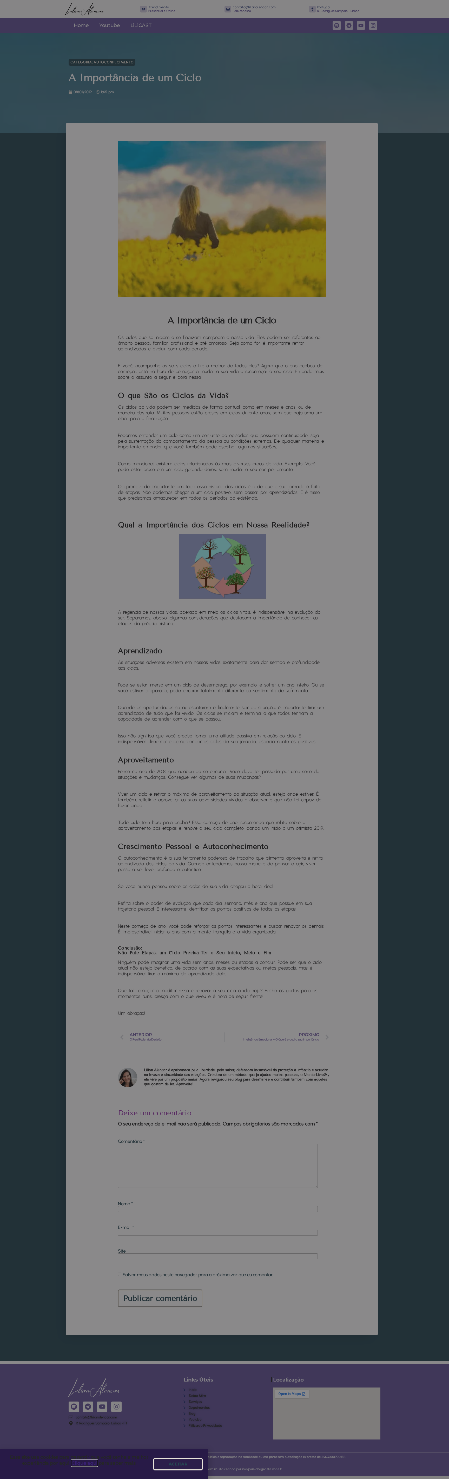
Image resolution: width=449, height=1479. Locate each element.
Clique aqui (84, 1463)
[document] (224, 739)
